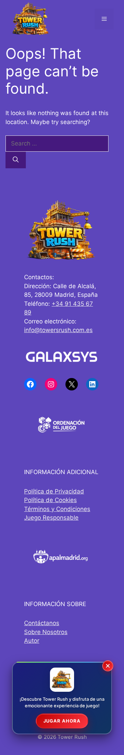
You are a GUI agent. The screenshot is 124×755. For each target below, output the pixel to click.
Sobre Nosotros (46, 632)
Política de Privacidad (54, 491)
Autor (31, 640)
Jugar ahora (62, 721)
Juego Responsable (51, 517)
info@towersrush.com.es (58, 330)
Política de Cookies (50, 500)
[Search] (16, 160)
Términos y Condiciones (57, 509)
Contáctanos (41, 623)
